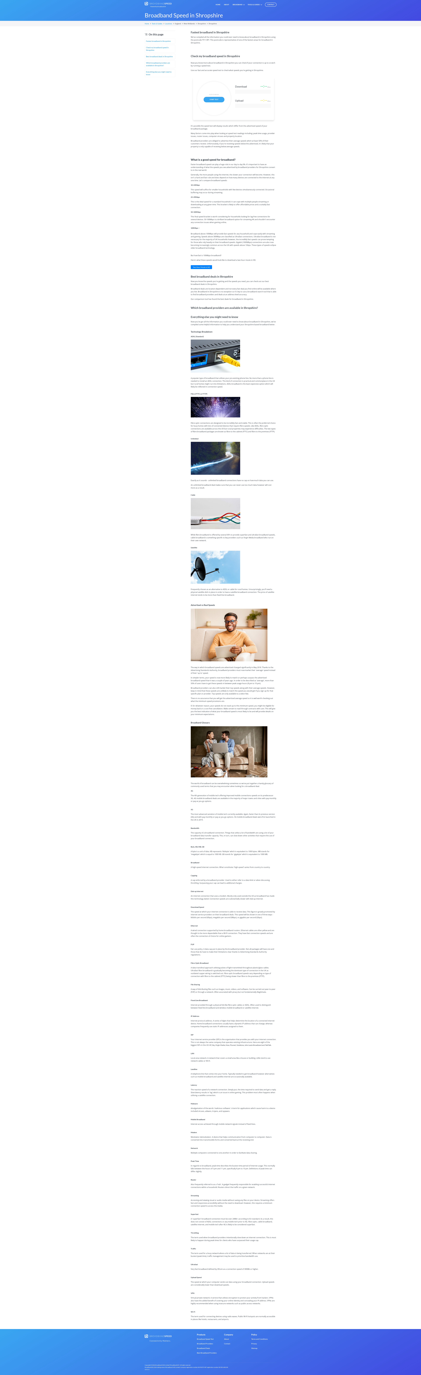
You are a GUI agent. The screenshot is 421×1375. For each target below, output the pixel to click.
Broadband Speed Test (205, 1339)
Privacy (254, 1344)
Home (218, 4)
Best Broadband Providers (207, 1353)
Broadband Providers (205, 1344)
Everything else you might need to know (158, 73)
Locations (168, 24)
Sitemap (254, 1348)
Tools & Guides (157, 24)
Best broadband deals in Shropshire (159, 56)
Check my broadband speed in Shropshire (157, 48)
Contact (270, 4)
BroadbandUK (158, 6)
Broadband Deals (203, 1348)
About (226, 4)
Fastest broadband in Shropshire (158, 41)
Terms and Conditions (259, 1339)
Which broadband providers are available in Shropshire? (158, 64)
